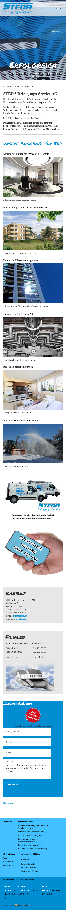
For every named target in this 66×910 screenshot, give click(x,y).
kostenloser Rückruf (30, 871)
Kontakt (19, 880)
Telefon (8, 741)
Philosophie (8, 865)
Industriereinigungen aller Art (31, 845)
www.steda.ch (20, 619)
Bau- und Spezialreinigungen (31, 835)
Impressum (29, 880)
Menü (58, 8)
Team (5, 858)
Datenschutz (8, 880)
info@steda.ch (20, 616)
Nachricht (9, 761)
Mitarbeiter (8, 862)
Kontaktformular (28, 864)
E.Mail (8, 751)
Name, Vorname (12, 730)
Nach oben (8, 803)
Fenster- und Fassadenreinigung (32, 832)
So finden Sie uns (28, 867)
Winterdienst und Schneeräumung (32, 849)
